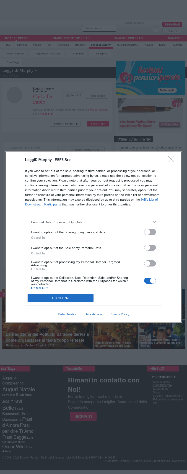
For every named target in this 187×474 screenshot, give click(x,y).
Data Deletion (68, 314)
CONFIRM (60, 298)
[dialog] (93, 237)
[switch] (150, 232)
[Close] (172, 160)
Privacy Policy (119, 314)
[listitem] (93, 222)
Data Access (93, 314)
